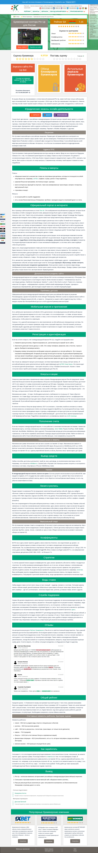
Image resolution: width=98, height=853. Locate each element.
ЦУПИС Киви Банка (66, 364)
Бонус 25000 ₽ (22, 47)
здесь (73, 609)
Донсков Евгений (20, 801)
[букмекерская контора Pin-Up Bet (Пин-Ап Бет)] (73, 22)
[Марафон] (2, 219)
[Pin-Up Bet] (2, 240)
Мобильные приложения (23, 849)
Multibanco (33, 463)
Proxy (65, 8)
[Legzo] (2, 242)
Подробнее (22, 841)
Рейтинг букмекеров (36, 630)
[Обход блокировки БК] (49, 79)
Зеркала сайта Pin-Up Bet (23, 68)
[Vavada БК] (2, 226)
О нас (75, 850)
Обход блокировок (58, 11)
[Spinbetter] (2, 238)
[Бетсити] (2, 233)
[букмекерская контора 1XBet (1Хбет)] (23, 818)
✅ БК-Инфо (16, 16)
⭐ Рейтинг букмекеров (26, 16)
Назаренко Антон (20, 793)
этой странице (72, 416)
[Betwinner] (2, 224)
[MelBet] (2, 216)
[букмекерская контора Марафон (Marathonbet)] (49, 818)
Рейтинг (27, 11)
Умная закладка (45, 8)
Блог (75, 849)
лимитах (50, 756)
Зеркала (44, 11)
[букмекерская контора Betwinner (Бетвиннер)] (75, 818)
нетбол (35, 178)
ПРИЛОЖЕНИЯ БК (76, 11)
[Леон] (2, 231)
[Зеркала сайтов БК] (75, 79)
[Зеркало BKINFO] (15, 8)
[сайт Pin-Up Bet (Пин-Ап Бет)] (29, 36)
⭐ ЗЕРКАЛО (35, 115)
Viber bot (58, 8)
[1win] (2, 228)
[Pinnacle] (2, 221)
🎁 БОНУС (47, 115)
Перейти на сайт (35, 47)
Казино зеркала (49, 849)
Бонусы (36, 11)
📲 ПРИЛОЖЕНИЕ (61, 115)
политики (80, 570)
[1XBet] (2, 214)
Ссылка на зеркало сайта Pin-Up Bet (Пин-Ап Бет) (23, 80)
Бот (52, 8)
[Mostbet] (2, 235)
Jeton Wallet (58, 429)
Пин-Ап (42, 210)
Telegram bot (73, 8)
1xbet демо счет (49, 850)
